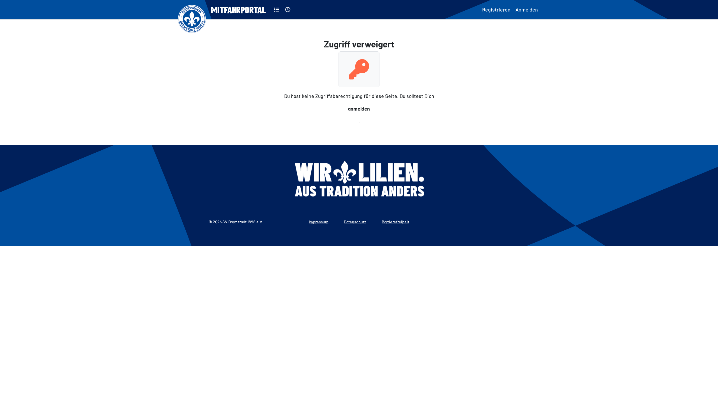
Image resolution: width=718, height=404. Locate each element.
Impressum (318, 221)
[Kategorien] (276, 9)
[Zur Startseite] (192, 10)
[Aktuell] (288, 9)
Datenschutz (355, 221)
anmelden (359, 108)
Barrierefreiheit (395, 221)
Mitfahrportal (238, 9)
